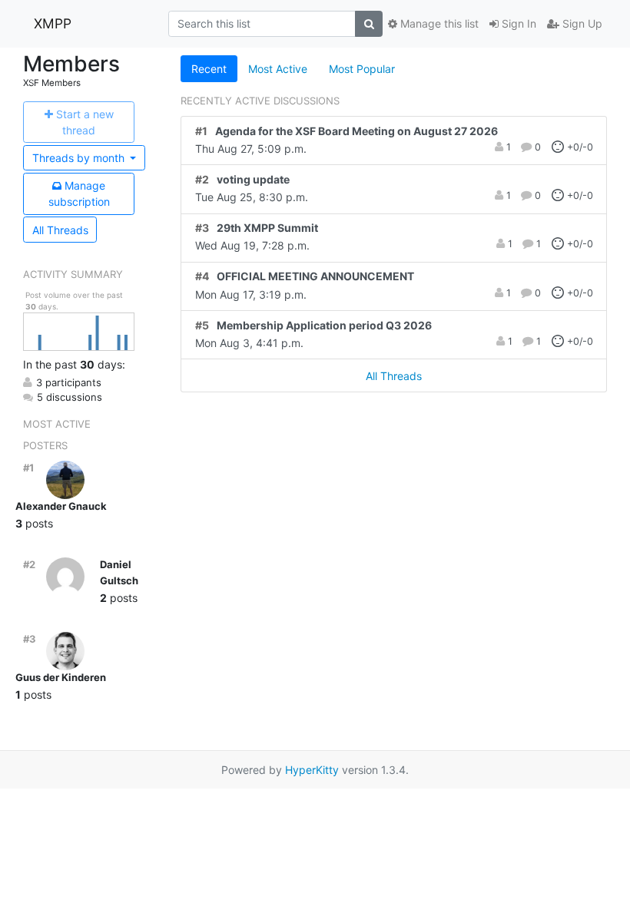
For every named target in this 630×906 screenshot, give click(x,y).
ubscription (79, 193)
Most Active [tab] (277, 68)
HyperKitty (312, 769)
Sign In (517, 23)
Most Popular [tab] (362, 68)
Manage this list (438, 23)
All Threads (60, 229)
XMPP (52, 23)
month (80, 157)
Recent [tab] (209, 68)
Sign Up (580, 23)
